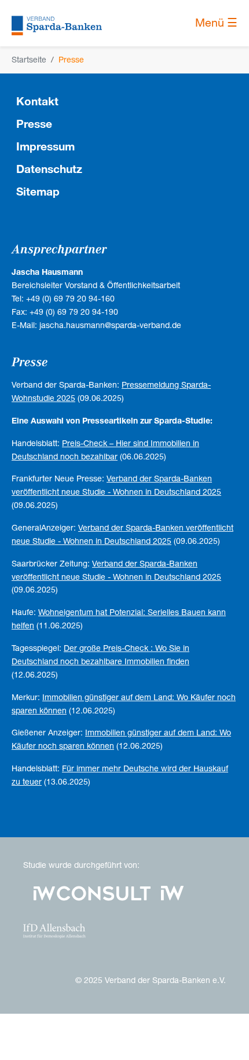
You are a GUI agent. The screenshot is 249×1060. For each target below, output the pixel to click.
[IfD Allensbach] (54, 930)
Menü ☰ (216, 23)
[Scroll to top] (225, 1036)
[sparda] (57, 23)
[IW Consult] (92, 892)
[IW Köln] (172, 892)
